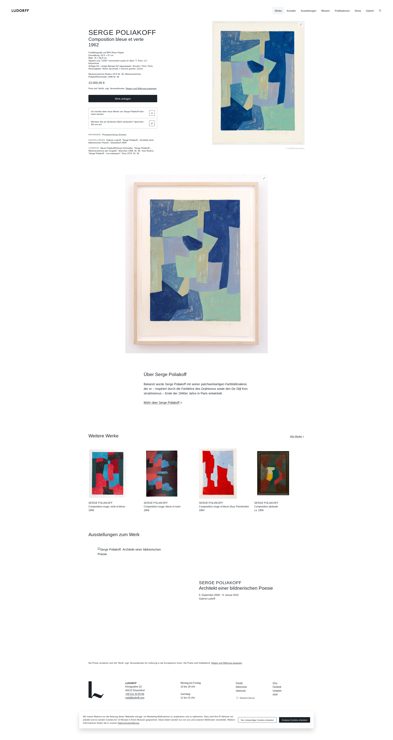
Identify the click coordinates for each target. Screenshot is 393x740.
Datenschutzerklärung (128, 723)
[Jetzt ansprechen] (152, 123)
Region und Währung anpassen (141, 88)
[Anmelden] (152, 113)
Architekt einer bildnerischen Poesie (236, 588)
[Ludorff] (20, 10)
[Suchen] (380, 10)
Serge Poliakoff (122, 32)
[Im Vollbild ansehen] (301, 24)
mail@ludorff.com (134, 697)
